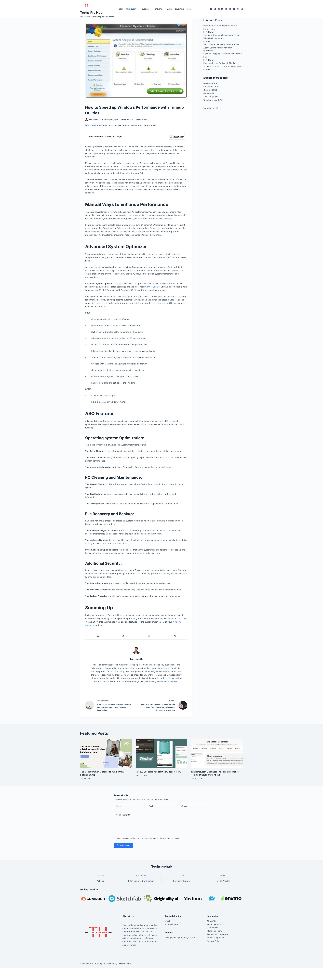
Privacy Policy (213, 941)
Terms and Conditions (217, 934)
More (189, 9)
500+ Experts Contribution (141, 881)
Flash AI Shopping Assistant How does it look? (158, 771)
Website (184, 806)
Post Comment (123, 845)
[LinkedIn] (226, 9)
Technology (131, 9)
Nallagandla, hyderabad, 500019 (180, 937)
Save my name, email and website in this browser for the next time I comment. (148, 838)
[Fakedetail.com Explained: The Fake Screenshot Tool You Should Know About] (217, 753)
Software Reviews (181, 881)
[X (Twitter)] (215, 9)
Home (120, 9)
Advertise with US (215, 924)
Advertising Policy (215, 937)
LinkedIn (175, 681)
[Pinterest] (149, 636)
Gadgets (158, 9)
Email (152, 806)
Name (119, 806)
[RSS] (237, 9)
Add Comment (123, 815)
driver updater (153, 286)
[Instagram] (219, 9)
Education (179, 9)
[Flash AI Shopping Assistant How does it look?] (161, 753)
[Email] (234, 9)
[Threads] (230, 9)
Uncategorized (210, 100)
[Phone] (222, 9)
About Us (211, 921)
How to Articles (222, 881)
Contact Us (212, 927)
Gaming (168, 9)
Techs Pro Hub (91, 12)
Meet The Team (214, 931)
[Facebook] (211, 9)
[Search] (242, 9)
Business (145, 9)
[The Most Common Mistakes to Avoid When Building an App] (106, 753)
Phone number (171, 924)
